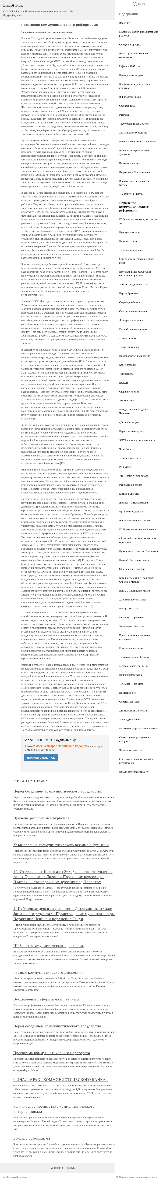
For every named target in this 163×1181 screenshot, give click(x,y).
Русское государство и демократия (138, 728)
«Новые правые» (128, 338)
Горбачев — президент (131, 617)
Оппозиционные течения (133, 311)
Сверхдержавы (127, 105)
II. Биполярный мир (130, 96)
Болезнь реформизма (31, 1138)
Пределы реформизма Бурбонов (41, 817)
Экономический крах (130, 750)
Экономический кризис (132, 626)
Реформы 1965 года (129, 66)
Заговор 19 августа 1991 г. (133, 665)
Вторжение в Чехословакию (134, 172)
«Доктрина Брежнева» (131, 193)
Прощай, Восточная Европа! (134, 560)
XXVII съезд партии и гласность (137, 440)
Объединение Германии (132, 568)
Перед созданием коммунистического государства (57, 791)
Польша (123, 382)
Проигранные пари (129, 232)
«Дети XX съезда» (129, 422)
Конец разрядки (127, 364)
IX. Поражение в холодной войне (137, 529)
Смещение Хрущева (130, 44)
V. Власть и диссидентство (133, 284)
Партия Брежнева (128, 293)
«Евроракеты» (127, 373)
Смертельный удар (129, 701)
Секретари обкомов (129, 302)
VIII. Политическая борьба (133, 475)
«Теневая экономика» (131, 250)
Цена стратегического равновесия (137, 141)
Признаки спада (128, 241)
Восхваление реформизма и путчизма (46, 999)
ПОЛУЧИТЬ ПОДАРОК (41, 757)
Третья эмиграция (129, 346)
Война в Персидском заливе (134, 590)
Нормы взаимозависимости (134, 771)
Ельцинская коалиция (131, 648)
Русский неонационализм (133, 329)
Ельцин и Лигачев (129, 493)
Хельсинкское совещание (133, 132)
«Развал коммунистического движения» (48, 972)
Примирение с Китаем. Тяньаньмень (139, 551)
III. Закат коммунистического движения (48, 945)
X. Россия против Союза (132, 599)
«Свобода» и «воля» (130, 719)
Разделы (70, 1167)
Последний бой (127, 692)
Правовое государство (131, 511)
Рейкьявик (125, 466)
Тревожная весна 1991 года (134, 657)
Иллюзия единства (129, 163)
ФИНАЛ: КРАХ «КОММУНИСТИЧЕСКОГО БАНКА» (60, 1079)
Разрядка (124, 114)
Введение (124, 22)
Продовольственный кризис (134, 355)
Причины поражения (130, 674)
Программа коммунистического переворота (51, 1052)
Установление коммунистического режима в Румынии (61, 844)
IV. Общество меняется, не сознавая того (135, 1177)
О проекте (57, 1167)
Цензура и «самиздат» (131, 75)
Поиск (138, 4)
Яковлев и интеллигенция (133, 502)
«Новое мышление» (130, 457)
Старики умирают (129, 391)
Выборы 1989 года (129, 608)
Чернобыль (125, 449)
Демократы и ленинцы (131, 320)
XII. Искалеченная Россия (133, 710)
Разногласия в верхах (130, 484)
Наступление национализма (134, 520)
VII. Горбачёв (126, 400)
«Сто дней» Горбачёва (131, 683)
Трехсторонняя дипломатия (134, 123)
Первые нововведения (131, 431)
